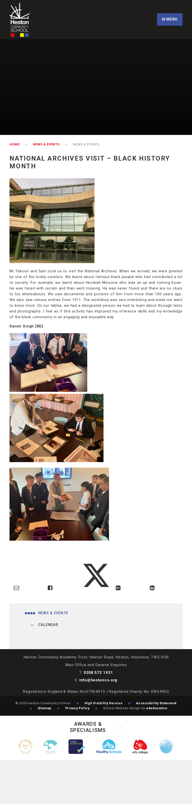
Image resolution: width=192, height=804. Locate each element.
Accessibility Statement (156, 703)
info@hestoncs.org (98, 680)
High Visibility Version (103, 703)
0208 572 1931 (98, 672)
